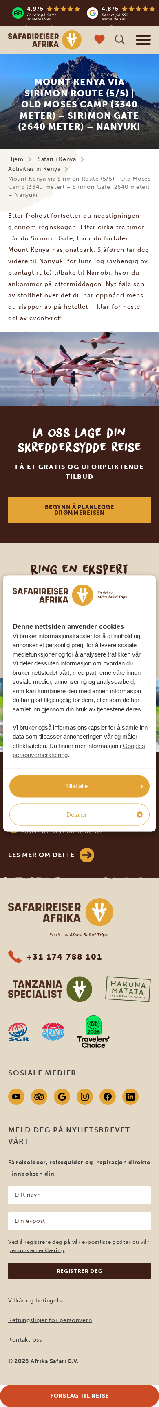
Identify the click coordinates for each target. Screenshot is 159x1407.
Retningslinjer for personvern (50, 1320)
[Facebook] (107, 1097)
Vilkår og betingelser (38, 1300)
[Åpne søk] (120, 40)
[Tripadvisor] (39, 1097)
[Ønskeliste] (99, 40)
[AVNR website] (53, 1032)
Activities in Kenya (34, 169)
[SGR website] (18, 1032)
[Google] (62, 1097)
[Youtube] (16, 1097)
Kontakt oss (25, 1339)
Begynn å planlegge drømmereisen (79, 510)
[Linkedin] (130, 1097)
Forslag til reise (79, 1395)
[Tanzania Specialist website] (50, 989)
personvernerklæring (36, 1250)
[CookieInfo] (70, 595)
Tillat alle (76, 786)
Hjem (16, 159)
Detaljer (76, 814)
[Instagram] (85, 1097)
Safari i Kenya (57, 159)
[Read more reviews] (83, 13)
